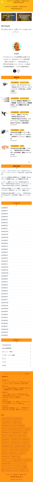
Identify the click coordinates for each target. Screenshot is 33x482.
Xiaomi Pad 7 (27, 460)
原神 (3, 470)
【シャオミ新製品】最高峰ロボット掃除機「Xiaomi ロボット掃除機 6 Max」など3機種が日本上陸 (21, 103)
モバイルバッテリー (7, 466)
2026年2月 (4, 225)
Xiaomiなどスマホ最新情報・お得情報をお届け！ (16, 474)
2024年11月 (4, 270)
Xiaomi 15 (4, 453)
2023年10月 (4, 308)
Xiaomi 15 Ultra (13, 453)
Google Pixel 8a (6, 422)
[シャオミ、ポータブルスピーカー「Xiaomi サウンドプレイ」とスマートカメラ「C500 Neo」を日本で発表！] (5, 85)
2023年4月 (4, 320)
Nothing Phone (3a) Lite (16, 429)
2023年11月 (4, 305)
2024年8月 (4, 279)
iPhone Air (4, 429)
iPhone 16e (21, 425)
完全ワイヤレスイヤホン (13, 470)
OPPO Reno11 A (6, 432)
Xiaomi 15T (22, 453)
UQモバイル (5, 449)
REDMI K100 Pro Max (7, 446)
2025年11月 (4, 234)
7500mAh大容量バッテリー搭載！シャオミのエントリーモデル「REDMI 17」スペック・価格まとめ (16, 189)
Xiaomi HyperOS (18, 460)
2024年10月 (4, 273)
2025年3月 (4, 258)
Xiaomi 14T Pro (24, 449)
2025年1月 (4, 264)
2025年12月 (4, 231)
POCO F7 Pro (12, 435)
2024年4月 (4, 291)
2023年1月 (4, 326)
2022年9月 (4, 332)
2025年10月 (4, 237)
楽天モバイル (24, 470)
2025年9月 (4, 240)
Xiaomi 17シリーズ (6, 460)
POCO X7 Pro (26, 439)
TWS (29, 446)
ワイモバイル (17, 466)
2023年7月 (4, 317)
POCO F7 (4, 435)
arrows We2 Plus (17, 418)
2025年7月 (4, 246)
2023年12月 (4, 302)
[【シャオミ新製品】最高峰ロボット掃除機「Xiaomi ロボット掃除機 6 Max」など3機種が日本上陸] (5, 101)
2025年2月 (4, 261)
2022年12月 (4, 329)
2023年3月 (4, 323)
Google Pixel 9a (17, 422)
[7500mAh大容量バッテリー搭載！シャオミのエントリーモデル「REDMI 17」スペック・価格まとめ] (5, 133)
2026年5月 (4, 216)
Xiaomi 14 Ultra (14, 449)
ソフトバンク (16, 463)
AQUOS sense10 (6, 418)
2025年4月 (4, 255)
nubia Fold (27, 429)
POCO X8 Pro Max (16, 442)
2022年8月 (4, 335)
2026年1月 (4, 228)
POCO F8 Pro (5, 439)
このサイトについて (8, 373)
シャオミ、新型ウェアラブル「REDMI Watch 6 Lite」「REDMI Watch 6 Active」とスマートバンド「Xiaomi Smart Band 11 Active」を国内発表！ (20, 119)
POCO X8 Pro (5, 442)
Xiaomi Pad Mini (6, 463)
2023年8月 (4, 314)
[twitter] (14, 71)
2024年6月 (4, 285)
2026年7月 (4, 211)
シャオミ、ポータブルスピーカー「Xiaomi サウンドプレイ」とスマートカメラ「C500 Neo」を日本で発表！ (16, 172)
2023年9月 (4, 311)
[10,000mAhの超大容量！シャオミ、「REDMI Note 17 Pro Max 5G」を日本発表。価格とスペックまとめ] (5, 148)
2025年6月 (4, 249)
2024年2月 (4, 296)
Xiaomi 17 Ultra (16, 456)
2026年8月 (4, 208)
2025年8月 (4, 243)
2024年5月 (4, 288)
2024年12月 (4, 267)
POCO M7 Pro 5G (16, 439)
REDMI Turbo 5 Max (20, 446)
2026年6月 (4, 213)
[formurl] (18, 71)
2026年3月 (4, 222)
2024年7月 (4, 282)
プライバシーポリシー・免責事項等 (21, 373)
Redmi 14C (25, 442)
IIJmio (14, 425)
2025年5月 (4, 252)
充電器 (24, 466)
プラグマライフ (18, 3)
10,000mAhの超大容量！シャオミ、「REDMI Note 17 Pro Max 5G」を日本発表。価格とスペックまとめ (16, 194)
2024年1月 (4, 299)
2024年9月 (4, 276)
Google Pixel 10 (6, 425)
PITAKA (25, 432)
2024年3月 (4, 294)
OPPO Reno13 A (17, 432)
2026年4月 (4, 219)
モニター (24, 463)
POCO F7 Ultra (22, 435)
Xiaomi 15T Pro (6, 456)
